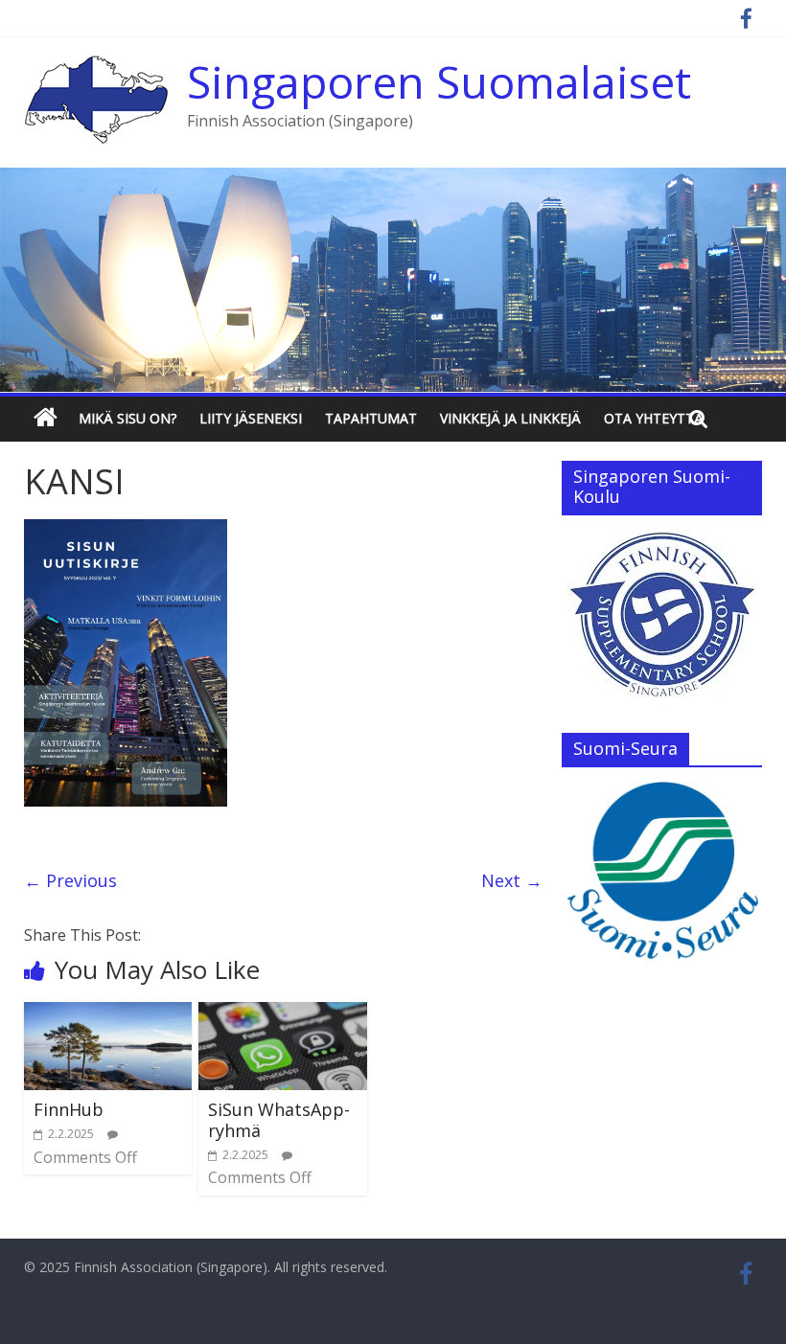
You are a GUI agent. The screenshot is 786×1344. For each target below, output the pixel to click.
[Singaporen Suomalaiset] (96, 67)
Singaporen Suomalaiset (439, 81)
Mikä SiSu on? (127, 418)
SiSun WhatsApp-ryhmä (279, 1120)
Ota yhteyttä (654, 418)
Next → (512, 880)
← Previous (70, 880)
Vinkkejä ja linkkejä (510, 418)
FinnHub (69, 1109)
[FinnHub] (108, 1013)
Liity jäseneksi (250, 418)
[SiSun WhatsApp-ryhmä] (282, 1013)
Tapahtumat (371, 418)
